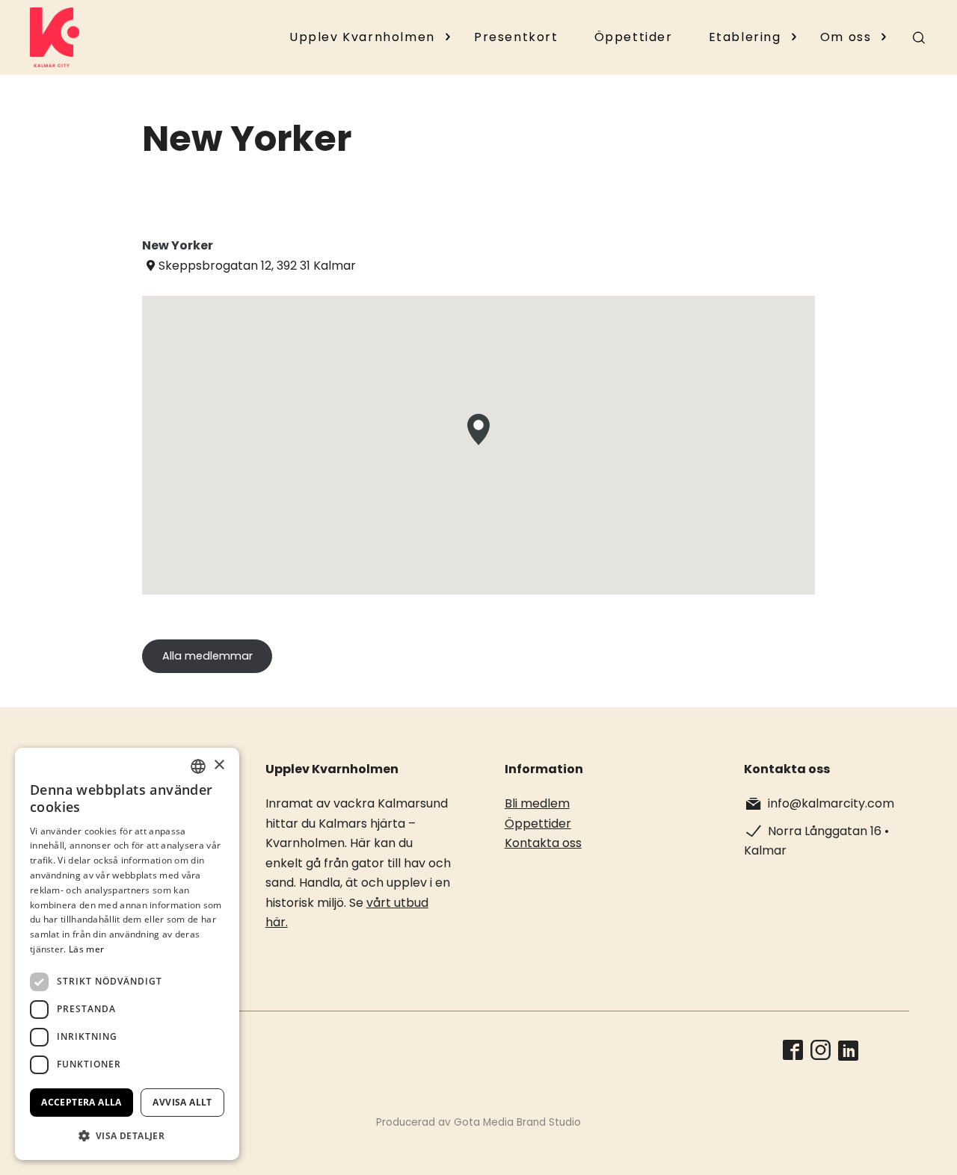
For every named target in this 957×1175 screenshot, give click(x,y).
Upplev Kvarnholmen (362, 37)
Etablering (745, 37)
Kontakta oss (543, 843)
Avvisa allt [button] (182, 1102)
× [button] (218, 765)
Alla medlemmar (207, 655)
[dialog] (127, 954)
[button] (127, 1135)
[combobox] (198, 766)
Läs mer (86, 949)
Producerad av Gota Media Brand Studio (478, 1122)
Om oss (846, 37)
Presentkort (516, 37)
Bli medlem (537, 803)
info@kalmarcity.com (831, 803)
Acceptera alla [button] (81, 1102)
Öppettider (633, 37)
